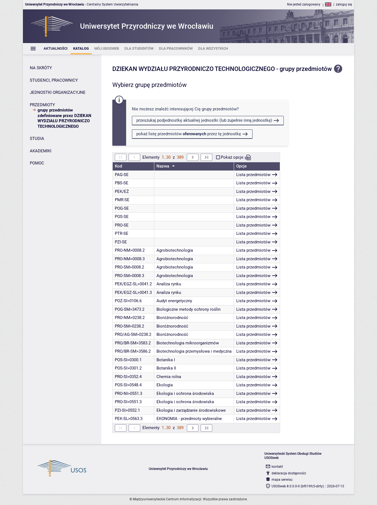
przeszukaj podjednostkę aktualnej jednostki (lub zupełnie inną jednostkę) (204, 120)
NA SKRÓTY (41, 67)
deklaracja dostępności (289, 473)
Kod (118, 166)
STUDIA (37, 138)
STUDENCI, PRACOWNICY (54, 80)
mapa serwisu (282, 480)
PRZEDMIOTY (42, 104)
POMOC (37, 163)
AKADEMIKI (40, 150)
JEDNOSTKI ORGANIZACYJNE (58, 92)
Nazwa (163, 166)
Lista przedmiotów (253, 174)
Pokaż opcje (232, 157)
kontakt (277, 467)
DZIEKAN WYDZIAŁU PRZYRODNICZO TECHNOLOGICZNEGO (193, 68)
